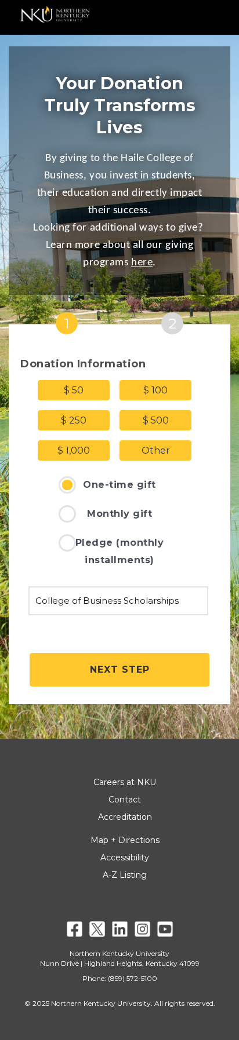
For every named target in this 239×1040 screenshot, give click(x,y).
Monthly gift (119, 513)
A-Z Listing (125, 875)
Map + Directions (125, 840)
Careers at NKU (124, 782)
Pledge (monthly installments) (119, 551)
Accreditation (125, 817)
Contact (124, 799)
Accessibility (124, 857)
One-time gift (119, 484)
